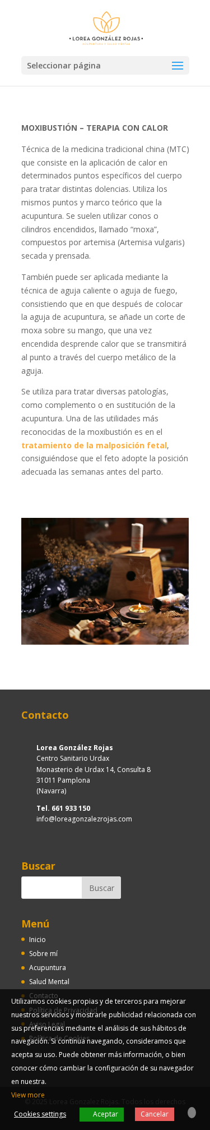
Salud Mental (49, 981)
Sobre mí (43, 953)
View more (28, 1095)
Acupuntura (47, 967)
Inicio (37, 939)
